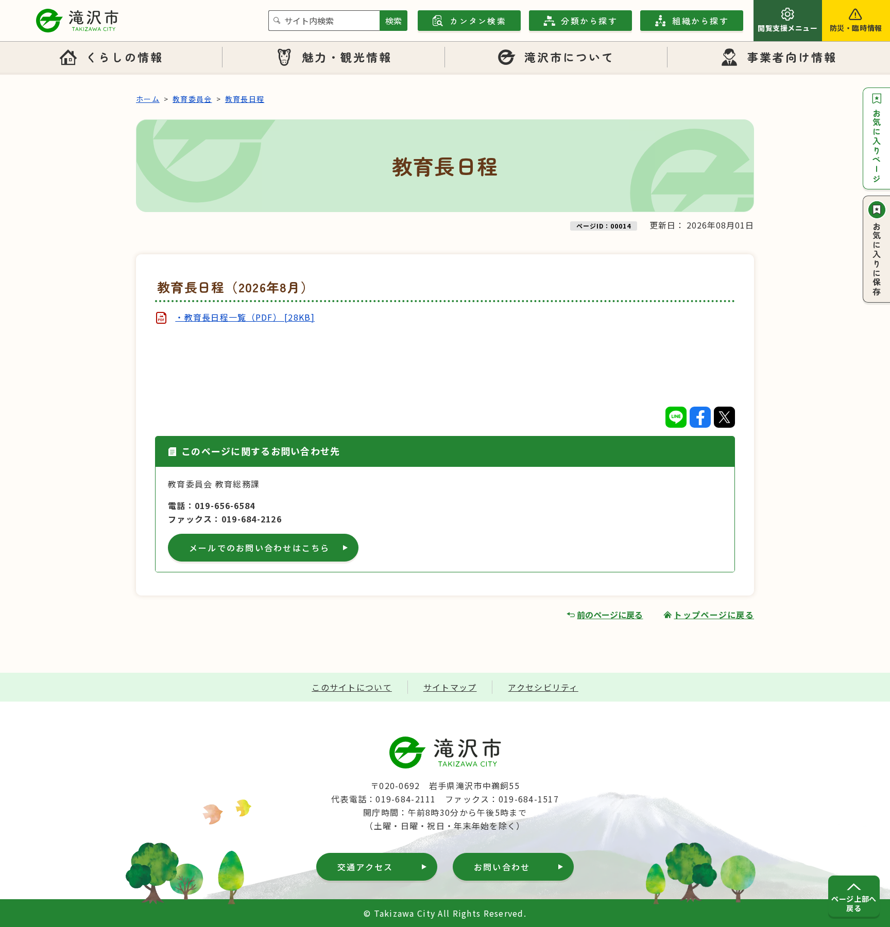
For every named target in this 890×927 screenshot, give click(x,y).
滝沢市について (569, 56)
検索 (393, 20)
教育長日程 (244, 99)
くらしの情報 (124, 56)
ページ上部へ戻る (853, 903)
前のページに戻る (610, 614)
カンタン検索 (478, 20)
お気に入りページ (876, 146)
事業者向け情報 (792, 56)
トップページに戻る (714, 614)
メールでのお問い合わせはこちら (259, 547)
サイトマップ (450, 687)
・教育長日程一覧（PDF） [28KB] (245, 317)
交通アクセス (365, 867)
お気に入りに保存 (876, 259)
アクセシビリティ (543, 687)
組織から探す (700, 20)
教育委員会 (192, 99)
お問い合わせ (502, 867)
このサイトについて (352, 687)
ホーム (148, 99)
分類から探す (589, 20)
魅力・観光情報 (347, 56)
